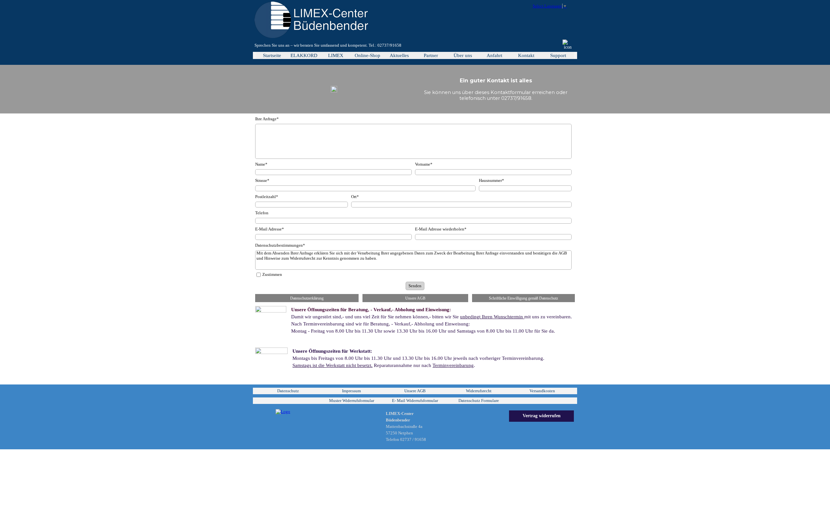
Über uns (463, 55)
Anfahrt (494, 55)
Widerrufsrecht (479, 390)
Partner (431, 55)
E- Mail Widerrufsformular (415, 400)
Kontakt (526, 55)
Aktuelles (399, 55)
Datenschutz (288, 390)
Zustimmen (272, 274)
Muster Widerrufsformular (351, 400)
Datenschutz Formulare (478, 400)
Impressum (351, 390)
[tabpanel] (353, 45)
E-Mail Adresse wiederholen (441, 229)
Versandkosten (542, 390)
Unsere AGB (415, 390)
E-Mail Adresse (269, 229)
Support (558, 55)
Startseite (272, 55)
